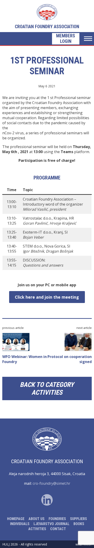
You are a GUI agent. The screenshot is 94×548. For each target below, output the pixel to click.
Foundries (57, 519)
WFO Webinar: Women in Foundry (24, 359)
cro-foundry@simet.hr (51, 483)
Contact (58, 529)
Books (78, 524)
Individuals (19, 524)
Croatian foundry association (47, 26)
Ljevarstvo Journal (51, 524)
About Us (36, 519)
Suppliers (78, 519)
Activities (37, 529)
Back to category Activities (47, 388)
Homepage (15, 519)
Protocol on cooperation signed (69, 359)
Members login (65, 38)
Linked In (47, 500)
